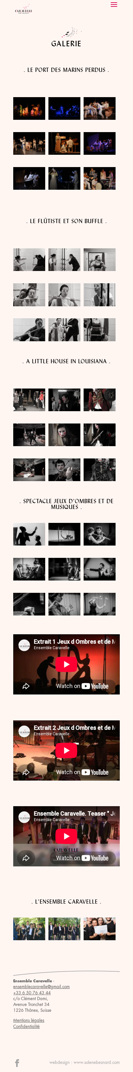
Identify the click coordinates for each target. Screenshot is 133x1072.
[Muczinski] (64, 269)
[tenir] (64, 339)
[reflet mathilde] (100, 304)
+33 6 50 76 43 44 (32, 993)
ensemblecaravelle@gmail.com (41, 987)
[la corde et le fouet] (64, 304)
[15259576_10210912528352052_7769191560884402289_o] (100, 444)
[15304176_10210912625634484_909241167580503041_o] (29, 444)
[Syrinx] (29, 304)
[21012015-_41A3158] (100, 614)
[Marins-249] (100, 153)
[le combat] (29, 269)
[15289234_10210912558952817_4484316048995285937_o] (64, 444)
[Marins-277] (100, 188)
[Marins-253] (29, 188)
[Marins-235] (64, 153)
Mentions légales (28, 1020)
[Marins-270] (64, 188)
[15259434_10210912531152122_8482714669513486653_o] (100, 409)
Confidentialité (26, 1026)
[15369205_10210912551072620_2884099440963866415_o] (64, 409)
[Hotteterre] (100, 269)
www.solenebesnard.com (97, 1062)
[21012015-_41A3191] (64, 614)
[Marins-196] (29, 118)
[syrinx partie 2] (100, 339)
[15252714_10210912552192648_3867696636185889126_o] (64, 479)
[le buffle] (29, 339)
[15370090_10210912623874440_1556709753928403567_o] (100, 479)
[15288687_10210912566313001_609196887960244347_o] (29, 409)
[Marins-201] (64, 118)
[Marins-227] (100, 118)
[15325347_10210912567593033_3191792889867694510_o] (29, 479)
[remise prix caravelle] (100, 938)
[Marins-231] (29, 153)
